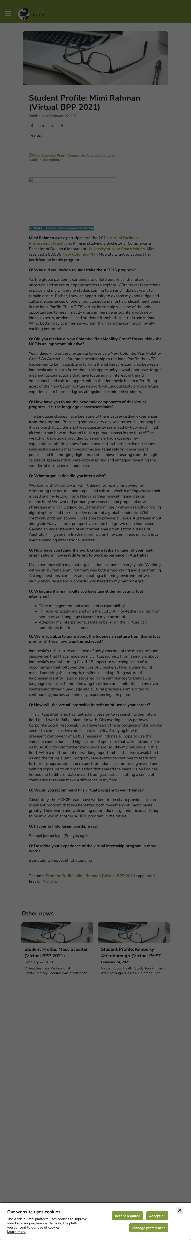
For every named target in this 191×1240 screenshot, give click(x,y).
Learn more (16, 1232)
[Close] (179, 1210)
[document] (95, 1221)
